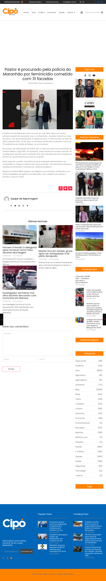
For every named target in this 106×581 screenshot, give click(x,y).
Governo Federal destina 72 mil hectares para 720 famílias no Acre (88, 255)
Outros (70, 12)
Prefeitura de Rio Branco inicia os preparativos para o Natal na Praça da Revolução (93, 526)
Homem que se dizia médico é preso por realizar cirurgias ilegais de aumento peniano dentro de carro (94, 309)
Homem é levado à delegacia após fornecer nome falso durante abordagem (20, 250)
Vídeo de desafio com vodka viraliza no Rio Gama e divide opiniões (94, 293)
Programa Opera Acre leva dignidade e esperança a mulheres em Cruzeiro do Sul (58, 526)
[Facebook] (101, 1)
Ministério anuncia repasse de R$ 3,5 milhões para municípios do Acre (58, 548)
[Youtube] (98, 1)
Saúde (62, 12)
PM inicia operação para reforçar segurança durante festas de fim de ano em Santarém (93, 539)
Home (26, 12)
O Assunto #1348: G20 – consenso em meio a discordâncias (82, 279)
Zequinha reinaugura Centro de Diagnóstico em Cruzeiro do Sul (58, 538)
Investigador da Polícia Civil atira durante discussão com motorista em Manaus (19, 295)
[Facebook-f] (85, 75)
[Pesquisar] (102, 12)
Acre (34, 12)
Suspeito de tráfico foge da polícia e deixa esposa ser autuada (87, 200)
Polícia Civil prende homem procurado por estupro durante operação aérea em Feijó (94, 551)
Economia (52, 12)
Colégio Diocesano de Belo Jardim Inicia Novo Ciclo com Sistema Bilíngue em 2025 (94, 324)
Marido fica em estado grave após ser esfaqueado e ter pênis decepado (55, 253)
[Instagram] (95, 1)
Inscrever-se (26, 551)
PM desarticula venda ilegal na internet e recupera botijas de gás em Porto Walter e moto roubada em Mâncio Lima (88, 166)
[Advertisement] (53, 40)
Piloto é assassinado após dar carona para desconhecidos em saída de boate (89, 227)
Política (42, 12)
